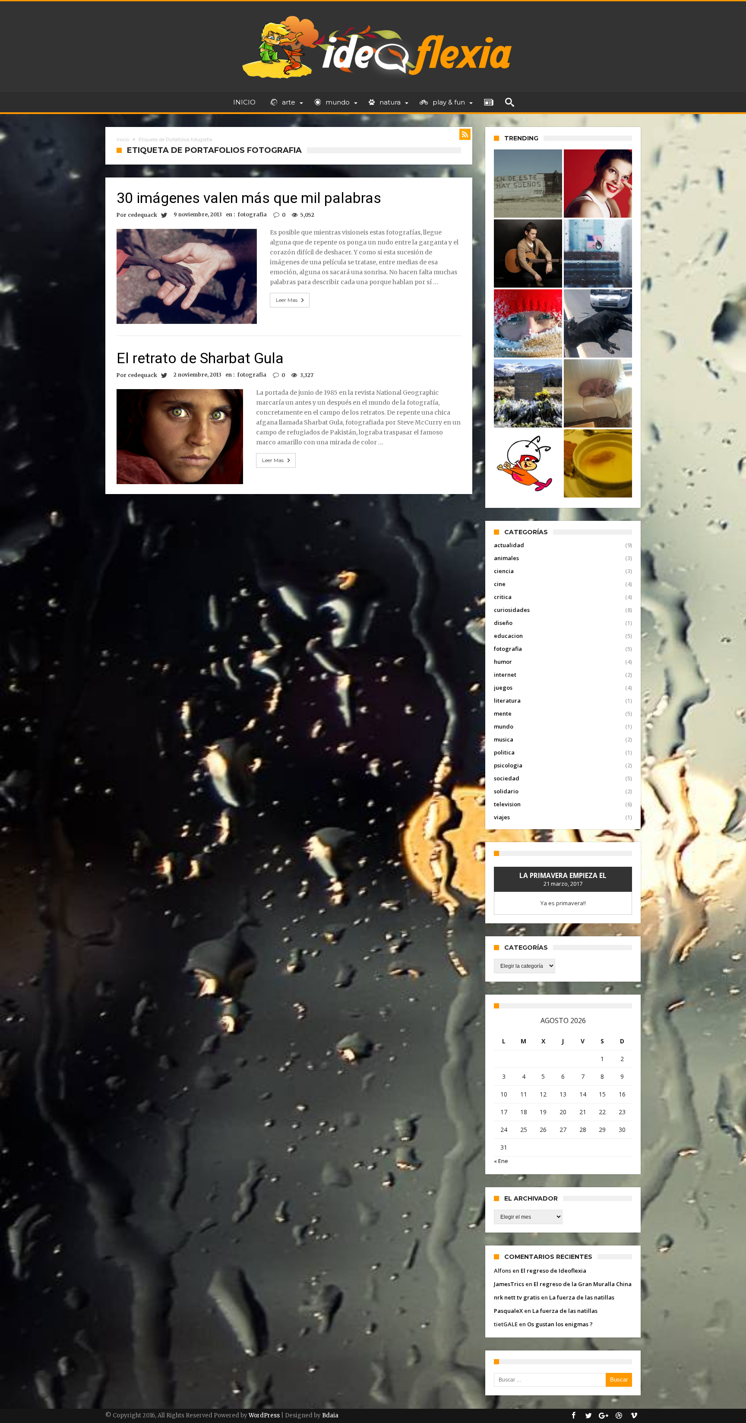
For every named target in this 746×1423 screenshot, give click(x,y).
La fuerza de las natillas (581, 1297)
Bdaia (330, 1415)
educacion (508, 636)
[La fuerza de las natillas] (598, 463)
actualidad (509, 545)
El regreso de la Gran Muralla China (583, 1284)
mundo (503, 726)
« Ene (501, 1161)
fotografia (252, 214)
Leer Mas (286, 300)
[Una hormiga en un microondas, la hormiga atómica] (528, 463)
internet (505, 674)
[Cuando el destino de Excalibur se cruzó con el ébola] (598, 393)
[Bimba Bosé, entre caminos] (598, 183)
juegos (503, 687)
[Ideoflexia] (373, 14)
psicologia (508, 765)
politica (504, 752)
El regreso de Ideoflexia (553, 1270)
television (507, 804)
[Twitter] (588, 1416)
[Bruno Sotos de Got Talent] (528, 253)
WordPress (264, 1415)
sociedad (506, 778)
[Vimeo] (634, 1416)
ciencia (504, 571)
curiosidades (512, 610)
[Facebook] (573, 1416)
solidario (506, 791)
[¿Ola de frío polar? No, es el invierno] (528, 323)
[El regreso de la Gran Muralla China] (528, 183)
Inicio (123, 139)
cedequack (142, 215)
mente (503, 713)
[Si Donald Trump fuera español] (598, 253)
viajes (502, 817)
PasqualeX (508, 1311)
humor (503, 662)
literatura (507, 700)
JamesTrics (509, 1284)
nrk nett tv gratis (517, 1297)
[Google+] (603, 1416)
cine (500, 584)
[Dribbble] (619, 1416)
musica (503, 739)
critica (503, 597)
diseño (503, 623)
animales (506, 558)
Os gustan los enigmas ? (560, 1324)
